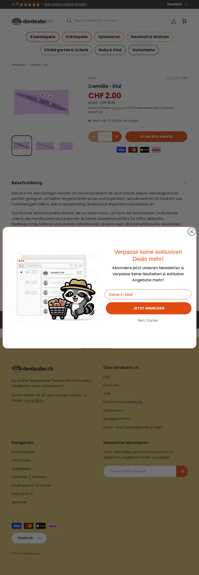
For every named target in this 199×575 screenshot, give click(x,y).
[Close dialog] (192, 231)
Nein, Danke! (148, 320)
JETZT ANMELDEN (148, 308)
